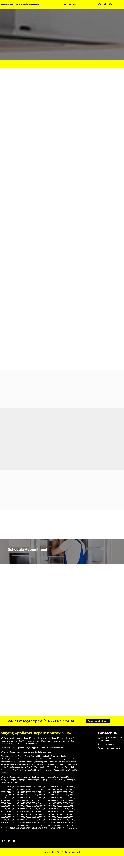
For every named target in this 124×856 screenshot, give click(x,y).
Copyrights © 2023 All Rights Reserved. (62, 852)
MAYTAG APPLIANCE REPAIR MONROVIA (20, 4)
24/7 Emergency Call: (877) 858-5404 (41, 721)
